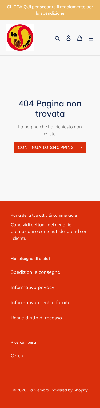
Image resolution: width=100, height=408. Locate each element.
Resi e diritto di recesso (36, 318)
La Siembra (38, 390)
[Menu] (91, 37)
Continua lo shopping (46, 147)
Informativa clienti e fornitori (42, 302)
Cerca (17, 355)
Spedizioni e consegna (36, 272)
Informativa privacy (32, 287)
